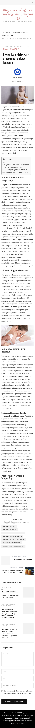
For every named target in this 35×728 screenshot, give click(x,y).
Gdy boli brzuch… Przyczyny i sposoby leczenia (9, 635)
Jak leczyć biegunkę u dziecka (15, 170)
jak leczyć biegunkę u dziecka (13, 546)
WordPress (19, 723)
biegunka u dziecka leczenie (13, 533)
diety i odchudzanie (8, 591)
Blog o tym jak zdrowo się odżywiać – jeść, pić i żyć (17, 14)
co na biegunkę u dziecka (12, 542)
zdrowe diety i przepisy (11, 48)
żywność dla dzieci (10, 50)
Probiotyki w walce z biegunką (16, 172)
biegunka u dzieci (9, 526)
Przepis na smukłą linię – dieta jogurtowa (11, 596)
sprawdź (24, 188)
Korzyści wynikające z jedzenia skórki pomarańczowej (9, 615)
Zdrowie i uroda (7, 631)
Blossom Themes (20, 721)
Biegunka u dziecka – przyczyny (16, 165)
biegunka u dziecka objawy (12, 536)
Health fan (17, 77)
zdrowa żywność (7, 609)
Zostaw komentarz (17, 81)
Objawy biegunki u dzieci (13, 167)
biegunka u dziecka (10, 529)
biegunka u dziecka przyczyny (13, 539)
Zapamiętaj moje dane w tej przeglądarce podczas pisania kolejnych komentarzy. (18, 692)
